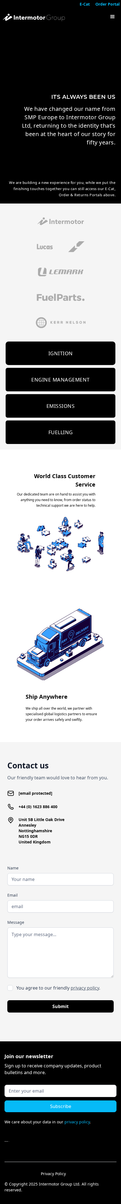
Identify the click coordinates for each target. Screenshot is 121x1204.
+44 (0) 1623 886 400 (38, 806)
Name (13, 868)
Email (12, 895)
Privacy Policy (53, 1173)
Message (15, 922)
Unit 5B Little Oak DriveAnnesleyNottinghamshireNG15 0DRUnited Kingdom (41, 831)
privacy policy (85, 988)
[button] (112, 16)
